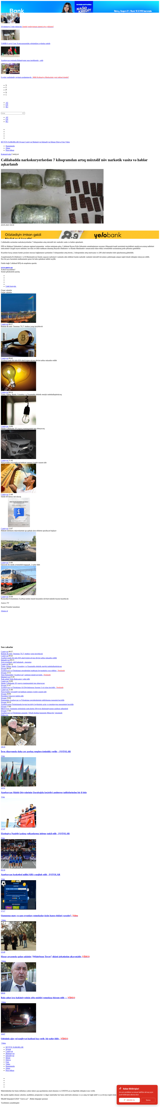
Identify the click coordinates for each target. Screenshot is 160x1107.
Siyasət (22, 142)
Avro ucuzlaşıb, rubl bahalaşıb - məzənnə (16, 662)
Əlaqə (8, 148)
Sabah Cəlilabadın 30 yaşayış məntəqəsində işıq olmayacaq (23, 683)
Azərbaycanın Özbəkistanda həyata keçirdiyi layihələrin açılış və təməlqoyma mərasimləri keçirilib (37, 704)
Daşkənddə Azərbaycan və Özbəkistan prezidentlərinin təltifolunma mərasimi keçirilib (32, 700)
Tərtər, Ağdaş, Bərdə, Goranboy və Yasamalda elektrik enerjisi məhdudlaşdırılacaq (31, 666)
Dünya (58, 142)
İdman (53, 142)
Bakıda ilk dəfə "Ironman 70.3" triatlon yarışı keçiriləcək (22, 654)
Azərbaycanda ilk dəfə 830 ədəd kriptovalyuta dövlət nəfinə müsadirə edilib (29, 658)
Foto (63, 142)
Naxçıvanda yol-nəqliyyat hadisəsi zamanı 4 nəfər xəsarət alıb (24, 692)
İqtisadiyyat (46, 142)
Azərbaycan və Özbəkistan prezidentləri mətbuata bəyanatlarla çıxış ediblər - (33, 671)
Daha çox (5, 715)
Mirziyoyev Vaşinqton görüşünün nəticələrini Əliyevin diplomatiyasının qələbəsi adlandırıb (34, 709)
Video (67, 142)
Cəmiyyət (29, 142)
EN (7, 105)
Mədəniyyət (37, 142)
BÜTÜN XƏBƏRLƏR (10, 142)
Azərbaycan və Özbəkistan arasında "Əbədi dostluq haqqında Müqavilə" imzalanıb (31, 713)
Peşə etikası (10, 150)
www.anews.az (7, 267)
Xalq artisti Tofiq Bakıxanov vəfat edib (15, 679)
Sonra (148, 1100)
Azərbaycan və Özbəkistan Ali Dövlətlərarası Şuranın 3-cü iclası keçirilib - (32, 687)
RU (7, 107)
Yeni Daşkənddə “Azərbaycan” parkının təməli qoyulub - (26, 675)
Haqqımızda (10, 146)
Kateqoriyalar (6, 154)
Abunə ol (4, 611)
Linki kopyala (11, 286)
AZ (7, 103)
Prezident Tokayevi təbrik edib (12, 696)
